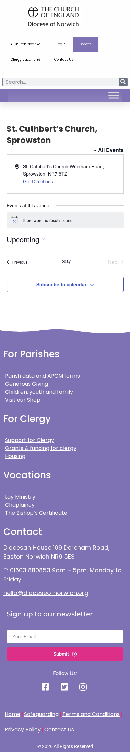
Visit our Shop (22, 400)
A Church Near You (26, 44)
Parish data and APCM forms (42, 376)
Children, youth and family (39, 392)
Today (65, 261)
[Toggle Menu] (113, 95)
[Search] (123, 82)
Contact (22, 531)
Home (12, 714)
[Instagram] (84, 687)
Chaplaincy (20, 505)
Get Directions (38, 181)
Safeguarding (41, 714)
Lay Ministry (20, 497)
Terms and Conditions (91, 714)
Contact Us (63, 59)
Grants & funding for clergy (40, 448)
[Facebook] (46, 687)
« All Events (109, 150)
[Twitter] (65, 687)
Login (61, 44)
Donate (85, 44)
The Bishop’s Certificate (36, 513)
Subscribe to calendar (61, 284)
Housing (15, 456)
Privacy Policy (23, 729)
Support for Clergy (29, 440)
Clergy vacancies (26, 59)
